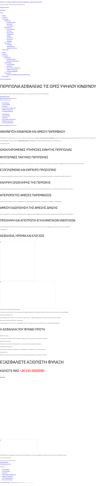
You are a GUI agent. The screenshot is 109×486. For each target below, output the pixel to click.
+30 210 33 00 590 (4, 462)
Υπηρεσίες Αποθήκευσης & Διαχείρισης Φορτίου (12, 46)
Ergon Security (8, 27)
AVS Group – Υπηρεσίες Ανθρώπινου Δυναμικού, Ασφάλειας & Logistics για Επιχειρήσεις (21, 2)
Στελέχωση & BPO (11, 22)
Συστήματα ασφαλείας (9, 40)
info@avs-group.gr (4, 7)
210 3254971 (3, 10)
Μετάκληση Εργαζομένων (10, 24)
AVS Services (8, 20)
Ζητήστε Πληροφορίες (5, 79)
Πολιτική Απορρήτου (7, 479)
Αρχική (4, 15)
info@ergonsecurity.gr (5, 464)
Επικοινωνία (5, 49)
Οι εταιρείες (5, 19)
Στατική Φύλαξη (11, 29)
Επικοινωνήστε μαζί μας (5, 96)
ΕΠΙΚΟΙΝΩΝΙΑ (2, 377)
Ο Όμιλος (4, 17)
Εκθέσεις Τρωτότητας (10, 36)
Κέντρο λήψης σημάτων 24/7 (10, 33)
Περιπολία (9, 31)
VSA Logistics (8, 43)
